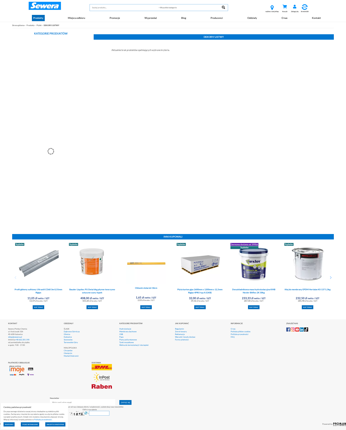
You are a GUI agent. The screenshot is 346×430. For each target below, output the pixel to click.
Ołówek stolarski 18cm (146, 288)
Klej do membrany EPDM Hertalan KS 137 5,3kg (307, 289)
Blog (183, 17)
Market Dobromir (71, 356)
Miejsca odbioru (76, 17)
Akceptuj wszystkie (55, 424)
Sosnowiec (68, 339)
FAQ (232, 337)
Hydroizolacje (125, 329)
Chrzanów (68, 350)
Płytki (38, 25)
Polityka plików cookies (240, 331)
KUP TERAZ (38, 307)
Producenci (217, 17)
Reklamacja (180, 334)
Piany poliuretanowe (128, 339)
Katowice (68, 337)
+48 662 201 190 (22, 339)
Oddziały (252, 17)
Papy (121, 337)
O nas (284, 17)
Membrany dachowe (128, 331)
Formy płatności (182, 339)
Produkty (38, 17)
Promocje (115, 17)
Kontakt (316, 17)
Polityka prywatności (239, 334)
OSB (121, 334)
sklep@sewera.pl (15, 337)
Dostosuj (9, 424)
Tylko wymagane (30, 424)
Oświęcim (68, 353)
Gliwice (67, 334)
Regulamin (179, 329)
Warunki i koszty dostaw (185, 337)
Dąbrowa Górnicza (72, 331)
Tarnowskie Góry (71, 342)
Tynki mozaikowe (126, 342)
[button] (330, 278)
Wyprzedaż (150, 17)
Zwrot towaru (181, 331)
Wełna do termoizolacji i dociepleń (134, 345)
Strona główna (18, 25)
